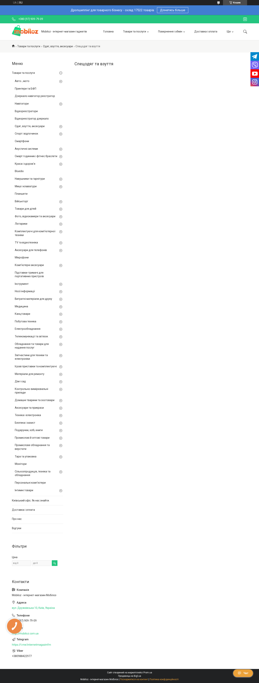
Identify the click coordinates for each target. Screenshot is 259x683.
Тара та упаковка (25, 456)
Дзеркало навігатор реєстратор (35, 96)
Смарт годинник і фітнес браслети (36, 156)
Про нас (17, 518)
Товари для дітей (25, 208)
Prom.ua (147, 672)
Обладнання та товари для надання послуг (32, 345)
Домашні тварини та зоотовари (34, 400)
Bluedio (19, 171)
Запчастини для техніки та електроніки (31, 357)
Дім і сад (20, 381)
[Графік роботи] (245, 19)
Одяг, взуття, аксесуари (58, 46)
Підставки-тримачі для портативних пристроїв (29, 274)
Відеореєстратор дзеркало (32, 118)
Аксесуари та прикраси (29, 407)
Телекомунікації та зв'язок (31, 336)
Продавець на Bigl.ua (129, 676)
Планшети (21, 193)
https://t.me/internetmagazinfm (31, 644)
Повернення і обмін (170, 31)
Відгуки (16, 528)
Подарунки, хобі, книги (29, 430)
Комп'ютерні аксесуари (29, 265)
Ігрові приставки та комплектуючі (36, 366)
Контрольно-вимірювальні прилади (31, 390)
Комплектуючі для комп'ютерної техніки (35, 233)
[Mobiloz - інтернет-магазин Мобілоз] (25, 31)
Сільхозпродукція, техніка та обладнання (32, 473)
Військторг (21, 201)
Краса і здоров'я (25, 163)
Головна (108, 31)
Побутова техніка (25, 321)
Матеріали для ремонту (29, 373)
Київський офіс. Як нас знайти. (30, 500)
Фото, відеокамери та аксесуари (35, 216)
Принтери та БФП (25, 88)
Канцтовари (22, 313)
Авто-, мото (22, 81)
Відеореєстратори (26, 111)
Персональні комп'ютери (30, 482)
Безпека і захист (25, 422)
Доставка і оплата (205, 31)
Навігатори (22, 103)
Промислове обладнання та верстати (32, 447)
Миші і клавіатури (26, 186)
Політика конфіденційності (164, 679)
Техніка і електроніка (28, 415)
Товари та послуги (134, 31)
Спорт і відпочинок (26, 133)
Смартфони (22, 141)
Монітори (21, 463)
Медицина (21, 306)
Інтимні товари (24, 490)
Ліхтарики (21, 223)
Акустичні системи (26, 148)
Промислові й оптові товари (32, 437)
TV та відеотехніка (26, 242)
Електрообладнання (27, 328)
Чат (245, 673)
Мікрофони (22, 257)
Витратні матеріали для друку (33, 298)
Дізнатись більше (172, 10)
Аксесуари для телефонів (31, 250)
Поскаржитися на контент (134, 679)
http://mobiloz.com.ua (25, 633)
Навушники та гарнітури (30, 178)
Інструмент (22, 283)
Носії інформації (25, 291)
